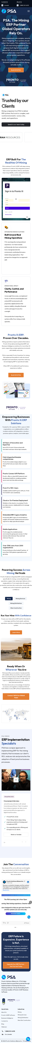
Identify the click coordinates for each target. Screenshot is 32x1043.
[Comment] (7, 923)
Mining (19, 1012)
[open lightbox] (16, 199)
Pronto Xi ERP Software (8, 1015)
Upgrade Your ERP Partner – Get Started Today (16, 965)
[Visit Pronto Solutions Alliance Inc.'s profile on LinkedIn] (4, 882)
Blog (2, 1024)
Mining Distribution (23, 1017)
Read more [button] (6, 890)
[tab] (9, 598)
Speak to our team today (16, 124)
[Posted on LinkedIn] (28, 882)
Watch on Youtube (16, 834)
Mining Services (22, 1015)
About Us (19, 2)
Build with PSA (16, 70)
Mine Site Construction (24, 1020)
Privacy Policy (27, 1041)
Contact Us (4, 2)
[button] (22, 842)
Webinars (4, 1027)
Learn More (16, 632)
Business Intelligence (7, 1018)
